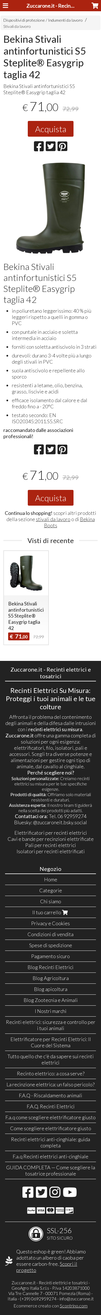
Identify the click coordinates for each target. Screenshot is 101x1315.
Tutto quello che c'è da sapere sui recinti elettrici (50, 1059)
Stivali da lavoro (17, 26)
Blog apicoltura (50, 989)
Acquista (50, 129)
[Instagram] (54, 1195)
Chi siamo (50, 901)
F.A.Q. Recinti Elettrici (51, 1106)
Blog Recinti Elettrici (50, 967)
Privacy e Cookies (50, 923)
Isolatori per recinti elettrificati (51, 851)
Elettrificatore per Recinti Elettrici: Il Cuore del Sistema (50, 1042)
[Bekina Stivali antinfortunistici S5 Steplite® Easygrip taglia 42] (50, 208)
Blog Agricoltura (51, 978)
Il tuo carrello (47, 912)
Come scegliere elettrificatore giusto (50, 1128)
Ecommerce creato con (50, 1305)
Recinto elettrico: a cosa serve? (50, 1073)
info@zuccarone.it (76, 1298)
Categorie (50, 890)
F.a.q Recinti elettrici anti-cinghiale (50, 1156)
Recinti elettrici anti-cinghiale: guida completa (50, 1142)
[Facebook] (27, 1195)
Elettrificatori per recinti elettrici (50, 833)
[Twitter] (41, 1195)
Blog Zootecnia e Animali (51, 1000)
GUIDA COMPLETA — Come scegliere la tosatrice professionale (50, 1170)
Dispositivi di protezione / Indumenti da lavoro (43, 20)
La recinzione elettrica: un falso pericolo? (50, 1084)
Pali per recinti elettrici (50, 845)
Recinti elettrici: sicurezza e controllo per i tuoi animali (50, 1025)
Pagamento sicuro (50, 956)
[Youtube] (70, 1195)
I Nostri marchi (50, 1011)
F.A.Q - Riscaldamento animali (50, 1095)
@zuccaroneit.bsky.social (60, 822)
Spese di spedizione (50, 945)
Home (50, 879)
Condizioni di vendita (50, 934)
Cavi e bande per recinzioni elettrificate (51, 839)
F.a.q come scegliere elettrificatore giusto (50, 1117)
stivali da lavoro (53, 519)
